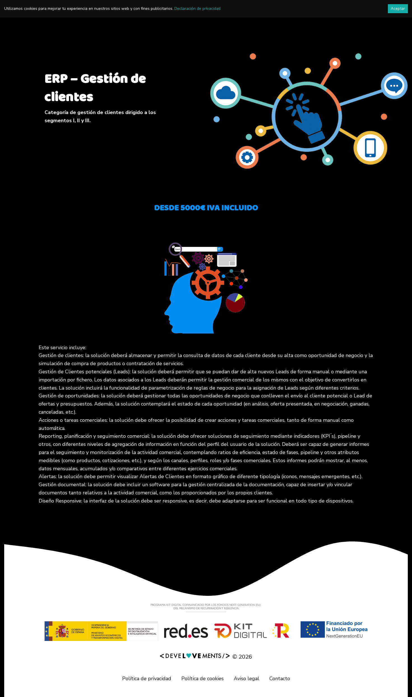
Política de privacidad (146, 678)
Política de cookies (202, 678)
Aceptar (398, 8)
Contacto (279, 678)
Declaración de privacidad (197, 8)
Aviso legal (246, 678)
